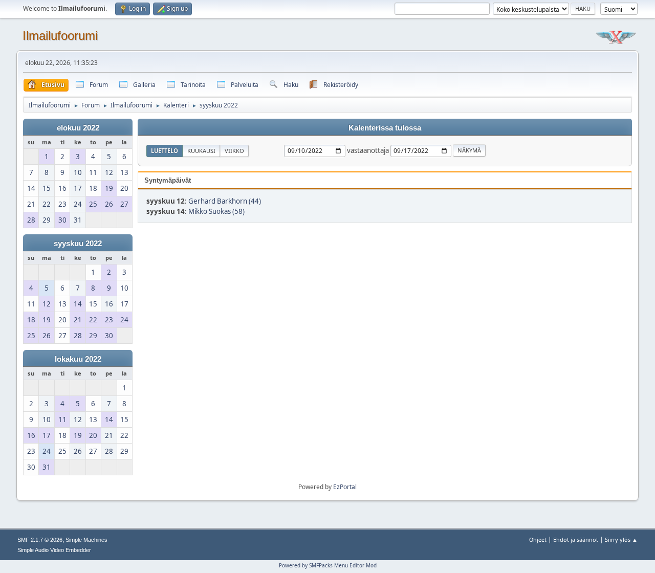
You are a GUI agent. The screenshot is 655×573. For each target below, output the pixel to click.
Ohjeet (538, 539)
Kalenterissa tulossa (384, 128)
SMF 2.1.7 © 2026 (39, 540)
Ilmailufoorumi (60, 35)
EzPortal (345, 486)
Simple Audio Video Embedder (54, 550)
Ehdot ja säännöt (575, 539)
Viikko (234, 151)
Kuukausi (201, 151)
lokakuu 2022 (78, 359)
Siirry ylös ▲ (621, 539)
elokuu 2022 (78, 128)
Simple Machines (86, 540)
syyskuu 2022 (78, 243)
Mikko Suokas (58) (216, 211)
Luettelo (164, 151)
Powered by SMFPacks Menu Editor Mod (328, 565)
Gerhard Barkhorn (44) (224, 201)
